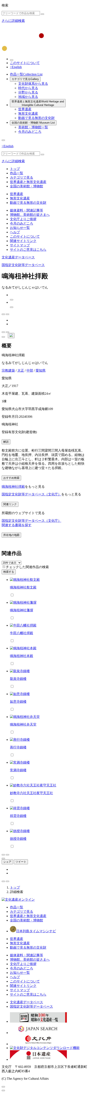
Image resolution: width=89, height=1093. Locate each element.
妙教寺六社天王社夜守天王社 (31, 793)
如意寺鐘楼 (18, 701)
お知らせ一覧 (20, 228)
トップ (15, 169)
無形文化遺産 (28, 113)
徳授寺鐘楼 (18, 838)
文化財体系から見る (33, 83)
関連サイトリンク (23, 241)
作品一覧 (26, 74)
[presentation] (3, 566)
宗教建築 (8, 370)
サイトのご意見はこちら (28, 249)
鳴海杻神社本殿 (21, 656)
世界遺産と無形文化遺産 (38, 103)
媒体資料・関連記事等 (26, 210)
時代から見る (28, 88)
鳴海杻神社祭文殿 (23, 587)
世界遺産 (24, 109)
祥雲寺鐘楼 (18, 816)
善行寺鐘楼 (18, 747)
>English (16, 67)
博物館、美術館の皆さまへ (30, 214)
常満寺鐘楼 (18, 770)
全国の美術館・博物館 (33, 122)
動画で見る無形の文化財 (36, 118)
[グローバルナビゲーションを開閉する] (3, 140)
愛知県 (41, 370)
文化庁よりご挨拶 (23, 219)
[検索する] (42, 14)
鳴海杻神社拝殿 (13, 486)
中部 (29, 370)
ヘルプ (15, 232)
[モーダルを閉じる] (3, 1086)
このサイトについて (25, 63)
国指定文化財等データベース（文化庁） (31, 494)
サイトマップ (20, 245)
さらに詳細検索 (13, 20)
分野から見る (28, 92)
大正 (20, 370)
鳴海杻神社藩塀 (21, 610)
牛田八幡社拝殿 (21, 633)
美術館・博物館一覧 (33, 127)
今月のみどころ (29, 131)
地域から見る (28, 96)
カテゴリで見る (25, 79)
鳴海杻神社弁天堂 (23, 724)
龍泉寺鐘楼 (18, 678)
